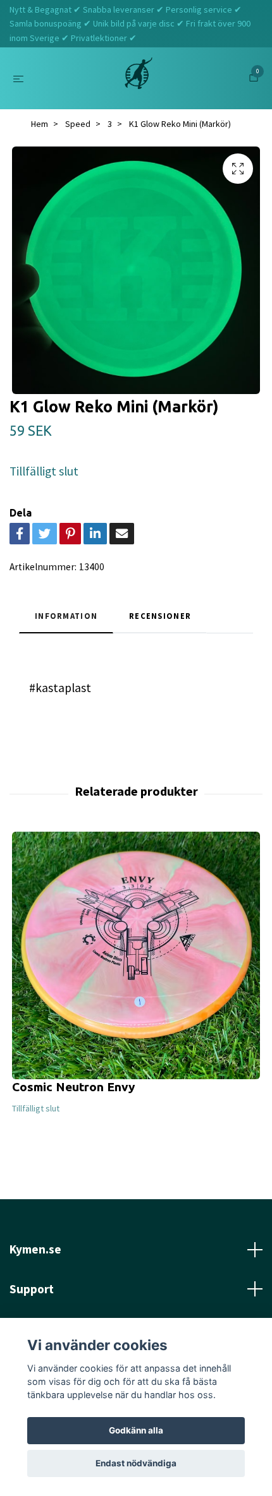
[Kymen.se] (138, 78)
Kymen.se (35, 1249)
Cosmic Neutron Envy (73, 1087)
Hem (39, 123)
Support (31, 1288)
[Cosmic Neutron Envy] (136, 955)
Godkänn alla (136, 1430)
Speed (77, 123)
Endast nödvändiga (136, 1463)
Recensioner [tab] (160, 616)
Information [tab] (66, 616)
